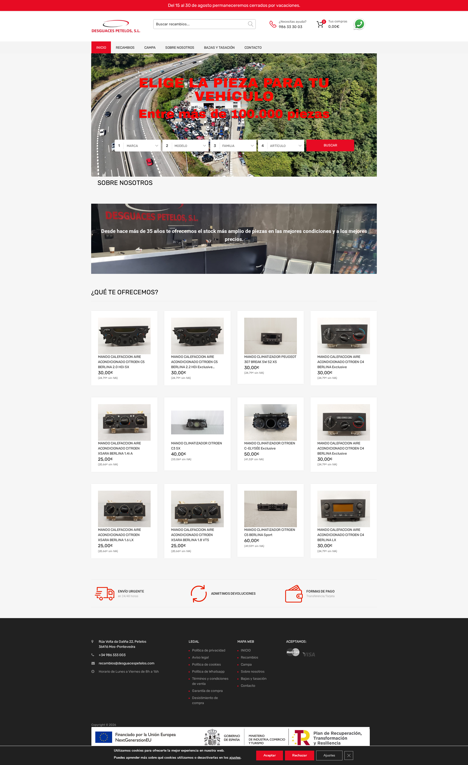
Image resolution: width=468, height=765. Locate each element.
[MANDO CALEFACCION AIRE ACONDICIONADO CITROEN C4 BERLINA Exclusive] (343, 336)
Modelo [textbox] (181, 146)
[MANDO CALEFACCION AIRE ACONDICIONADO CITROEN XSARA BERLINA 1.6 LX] (124, 509)
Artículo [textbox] (278, 146)
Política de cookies (206, 664)
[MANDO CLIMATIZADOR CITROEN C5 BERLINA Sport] (270, 509)
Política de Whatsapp (208, 671)
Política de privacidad (208, 650)
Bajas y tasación (219, 48)
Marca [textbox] (132, 146)
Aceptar (269, 755)
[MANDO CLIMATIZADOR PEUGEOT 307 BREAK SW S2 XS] (270, 336)
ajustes (235, 757)
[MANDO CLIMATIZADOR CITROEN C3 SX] (197, 422)
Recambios (125, 48)
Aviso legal (200, 657)
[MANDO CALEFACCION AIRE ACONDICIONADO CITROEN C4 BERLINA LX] (343, 509)
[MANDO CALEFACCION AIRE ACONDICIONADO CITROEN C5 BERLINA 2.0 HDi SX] (124, 336)
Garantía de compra (207, 691)
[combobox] (138, 146)
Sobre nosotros (179, 48)
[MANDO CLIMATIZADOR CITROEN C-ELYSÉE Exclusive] (270, 422)
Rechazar (299, 755)
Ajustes (329, 755)
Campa (150, 48)
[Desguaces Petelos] (112, 26)
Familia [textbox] (228, 146)
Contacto (253, 48)
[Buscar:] (204, 24)
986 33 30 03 (290, 27)
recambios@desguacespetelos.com (126, 663)
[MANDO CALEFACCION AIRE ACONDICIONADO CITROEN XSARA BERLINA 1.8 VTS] (197, 509)
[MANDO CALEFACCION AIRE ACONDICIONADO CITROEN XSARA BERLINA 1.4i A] (124, 422)
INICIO (101, 48)
